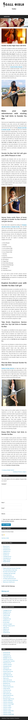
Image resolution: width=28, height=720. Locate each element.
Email (3, 508)
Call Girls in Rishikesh (8, 700)
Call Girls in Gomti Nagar (8, 703)
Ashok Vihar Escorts (7, 680)
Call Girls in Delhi (5, 538)
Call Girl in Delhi (6, 615)
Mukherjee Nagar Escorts (8, 698)
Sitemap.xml (5, 591)
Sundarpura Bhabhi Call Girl (8, 470)
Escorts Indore (6, 622)
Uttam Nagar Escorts (7, 674)
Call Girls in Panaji (7, 712)
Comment (4, 484)
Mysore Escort (6, 546)
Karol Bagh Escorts (7, 669)
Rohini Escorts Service (8, 659)
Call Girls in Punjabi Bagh (8, 714)
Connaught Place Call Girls (9, 661)
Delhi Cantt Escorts (7, 693)
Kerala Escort (6, 554)
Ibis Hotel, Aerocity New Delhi (9, 571)
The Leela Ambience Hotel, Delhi (10, 570)
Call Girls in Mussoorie (8, 702)
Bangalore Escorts (7, 612)
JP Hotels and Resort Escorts (9, 578)
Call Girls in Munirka (7, 664)
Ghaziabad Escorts (7, 666)
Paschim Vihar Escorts (8, 671)
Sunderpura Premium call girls (19, 471)
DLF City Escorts (6, 697)
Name (3, 502)
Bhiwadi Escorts (6, 683)
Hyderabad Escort (7, 558)
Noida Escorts (6, 629)
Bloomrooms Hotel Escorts (9, 582)
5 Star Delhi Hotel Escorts (8, 576)
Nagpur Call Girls (6, 560)
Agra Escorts (6, 630)
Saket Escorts (6, 668)
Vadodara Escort (6, 551)
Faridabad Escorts (7, 618)
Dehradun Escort (6, 549)
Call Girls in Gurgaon (7, 624)
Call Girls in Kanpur (7, 707)
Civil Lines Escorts (7, 690)
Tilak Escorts (6, 678)
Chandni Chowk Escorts (8, 686)
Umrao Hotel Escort (7, 575)
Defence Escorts (6, 692)
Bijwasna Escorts (7, 685)
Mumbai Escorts (6, 613)
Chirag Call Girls (6, 688)
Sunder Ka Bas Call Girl (7, 368)
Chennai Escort (6, 547)
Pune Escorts (6, 617)
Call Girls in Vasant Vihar (8, 710)
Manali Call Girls (6, 561)
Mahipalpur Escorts (7, 657)
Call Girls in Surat (7, 709)
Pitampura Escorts (7, 662)
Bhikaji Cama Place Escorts (9, 681)
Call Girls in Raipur (7, 705)
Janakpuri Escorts (7, 673)
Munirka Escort (6, 620)
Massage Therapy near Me (9, 625)
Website (3, 513)
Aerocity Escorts (6, 652)
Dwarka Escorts (6, 654)
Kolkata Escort (6, 553)
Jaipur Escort (6, 627)
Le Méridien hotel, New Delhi (9, 573)
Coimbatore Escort (7, 556)
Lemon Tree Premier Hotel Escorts (10, 580)
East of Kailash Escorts (8, 676)
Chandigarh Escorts (7, 610)
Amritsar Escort (6, 632)
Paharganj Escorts (7, 656)
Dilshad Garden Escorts (8, 695)
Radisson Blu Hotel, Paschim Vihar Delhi (11, 568)
